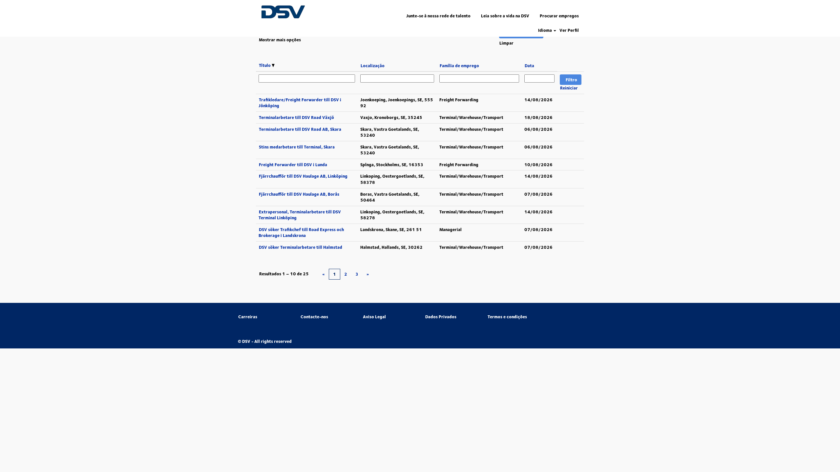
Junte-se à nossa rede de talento (438, 15)
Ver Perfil (569, 30)
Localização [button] (373, 65)
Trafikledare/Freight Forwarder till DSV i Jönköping (300, 102)
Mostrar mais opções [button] (280, 39)
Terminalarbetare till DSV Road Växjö (296, 117)
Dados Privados (440, 316)
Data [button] (529, 65)
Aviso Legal (374, 316)
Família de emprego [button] (459, 65)
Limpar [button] (506, 43)
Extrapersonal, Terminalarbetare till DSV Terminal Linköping (300, 214)
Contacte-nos (314, 316)
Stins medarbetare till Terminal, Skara (297, 147)
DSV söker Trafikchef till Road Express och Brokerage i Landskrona (301, 232)
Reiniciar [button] (569, 88)
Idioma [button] (545, 30)
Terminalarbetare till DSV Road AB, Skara (300, 129)
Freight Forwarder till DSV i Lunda (293, 164)
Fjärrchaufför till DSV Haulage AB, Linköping (303, 176)
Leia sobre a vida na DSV (505, 15)
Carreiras (247, 316)
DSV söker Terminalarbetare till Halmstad (300, 247)
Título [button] (265, 65)
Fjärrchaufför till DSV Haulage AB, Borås (299, 194)
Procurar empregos (559, 15)
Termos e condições (507, 316)
